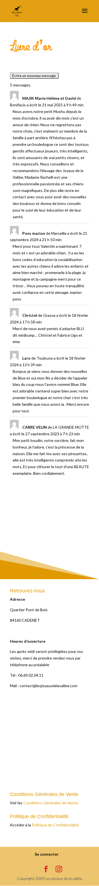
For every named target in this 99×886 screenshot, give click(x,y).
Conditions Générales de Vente (50, 802)
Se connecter (47, 854)
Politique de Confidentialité (55, 824)
